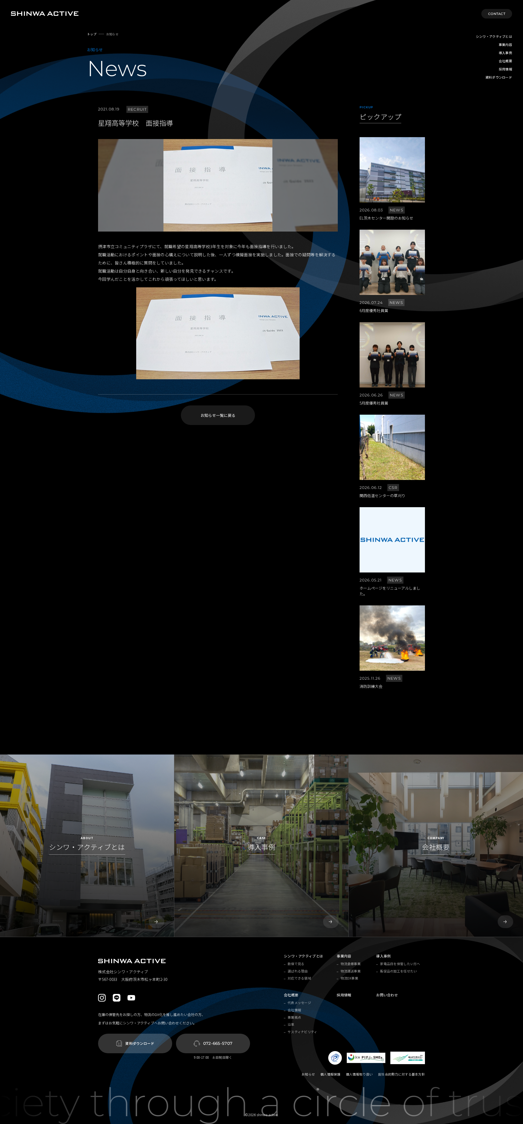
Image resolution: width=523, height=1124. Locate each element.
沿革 (291, 1024)
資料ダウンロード (498, 77)
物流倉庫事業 (350, 963)
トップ (91, 34)
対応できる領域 (299, 978)
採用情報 (505, 69)
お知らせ (308, 1074)
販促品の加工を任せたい (398, 970)
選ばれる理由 (298, 970)
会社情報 (294, 1010)
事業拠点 (294, 1017)
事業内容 (505, 44)
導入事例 (505, 52)
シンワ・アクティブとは (494, 36)
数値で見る (296, 963)
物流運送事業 (350, 970)
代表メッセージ (299, 1002)
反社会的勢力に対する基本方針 (401, 1074)
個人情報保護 (330, 1074)
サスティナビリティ (302, 1031)
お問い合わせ (387, 995)
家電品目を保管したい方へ (400, 963)
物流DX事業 (349, 978)
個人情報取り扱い (359, 1074)
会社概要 (505, 60)
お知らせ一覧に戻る (218, 415)
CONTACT (496, 14)
